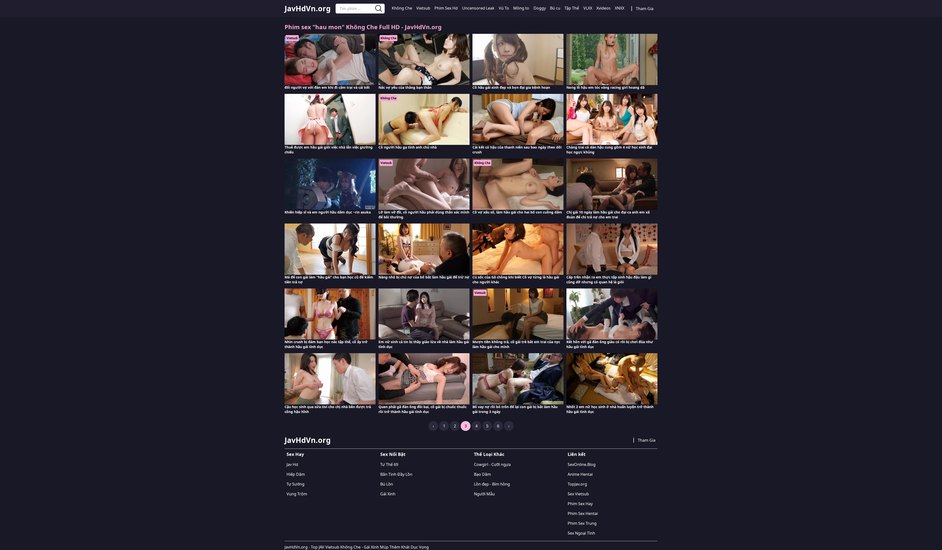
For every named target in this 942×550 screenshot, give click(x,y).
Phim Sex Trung (582, 523)
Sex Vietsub (578, 494)
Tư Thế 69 (389, 464)
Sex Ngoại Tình (581, 533)
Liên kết (577, 454)
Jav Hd (292, 464)
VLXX (587, 8)
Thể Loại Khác (489, 454)
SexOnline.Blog (582, 464)
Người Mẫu (484, 494)
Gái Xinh (387, 494)
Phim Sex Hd (446, 8)
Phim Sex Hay (580, 503)
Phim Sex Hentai (583, 513)
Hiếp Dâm (296, 474)
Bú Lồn (386, 484)
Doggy (540, 8)
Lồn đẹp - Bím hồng (492, 484)
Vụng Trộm (297, 494)
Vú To (504, 8)
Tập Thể (571, 8)
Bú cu (555, 8)
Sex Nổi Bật (393, 454)
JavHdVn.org (308, 8)
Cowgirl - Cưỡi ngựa (492, 464)
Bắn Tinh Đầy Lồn (396, 474)
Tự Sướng (295, 484)
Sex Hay (295, 454)
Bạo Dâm (482, 474)
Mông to (521, 8)
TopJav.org (577, 484)
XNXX (619, 8)
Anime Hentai (580, 474)
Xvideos (603, 8)
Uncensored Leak (478, 8)
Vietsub (423, 8)
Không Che (402, 8)
